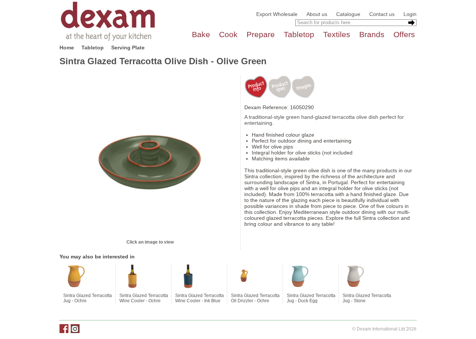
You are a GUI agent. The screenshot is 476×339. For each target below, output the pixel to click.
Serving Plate (128, 47)
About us (316, 14)
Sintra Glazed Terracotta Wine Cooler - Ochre (143, 298)
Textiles (336, 34)
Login (409, 14)
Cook (228, 34)
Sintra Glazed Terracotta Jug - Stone (366, 298)
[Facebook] (64, 328)
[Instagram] (75, 328)
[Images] (303, 86)
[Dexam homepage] (108, 21)
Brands (372, 34)
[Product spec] (279, 86)
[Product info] (256, 86)
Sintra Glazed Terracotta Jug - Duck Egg (311, 298)
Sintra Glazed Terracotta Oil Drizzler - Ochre (255, 298)
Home (67, 47)
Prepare (261, 34)
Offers (404, 34)
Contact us (382, 14)
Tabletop (299, 34)
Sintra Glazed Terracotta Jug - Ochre (87, 298)
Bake (201, 34)
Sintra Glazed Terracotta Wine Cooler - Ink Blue (199, 298)
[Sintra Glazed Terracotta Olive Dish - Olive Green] (150, 157)
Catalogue (348, 14)
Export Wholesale (277, 14)
